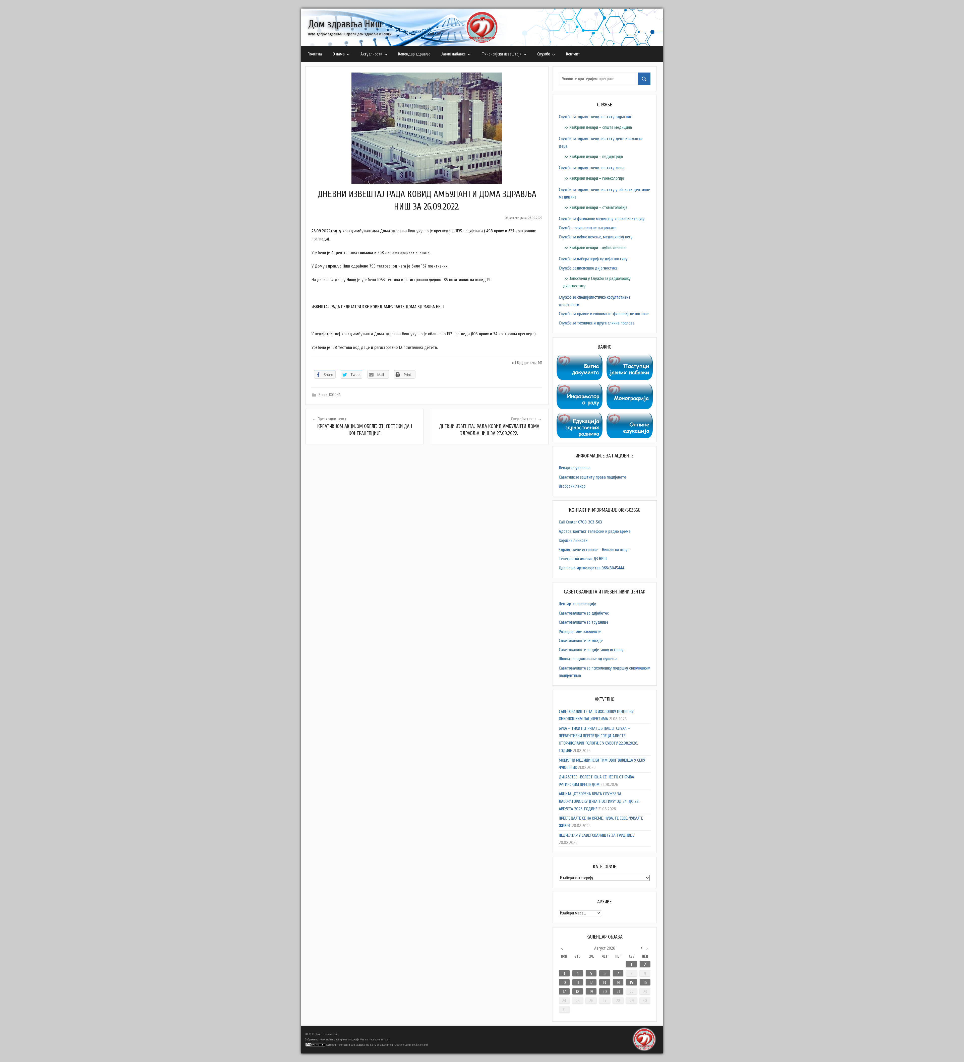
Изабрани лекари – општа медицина (600, 127)
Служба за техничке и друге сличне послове (596, 323)
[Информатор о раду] (580, 387)
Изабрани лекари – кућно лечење (597, 247)
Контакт (573, 54)
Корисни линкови (573, 540)
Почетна (315, 54)
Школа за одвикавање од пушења (588, 658)
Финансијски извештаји (501, 54)
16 (645, 982)
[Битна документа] (580, 358)
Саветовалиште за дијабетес (584, 613)
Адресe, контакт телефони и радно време (595, 531)
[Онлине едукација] (630, 416)
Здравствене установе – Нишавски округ (594, 549)
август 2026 (604, 948)
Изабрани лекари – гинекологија (596, 178)
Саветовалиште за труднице (583, 622)
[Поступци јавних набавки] (630, 358)
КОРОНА (335, 395)
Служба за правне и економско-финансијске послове (604, 313)
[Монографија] (630, 387)
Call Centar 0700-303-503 (580, 522)
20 (604, 991)
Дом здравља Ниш (345, 24)
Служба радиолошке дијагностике (588, 268)
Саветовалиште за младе (581, 640)
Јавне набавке (453, 54)
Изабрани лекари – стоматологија (598, 207)
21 (618, 991)
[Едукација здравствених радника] (580, 416)
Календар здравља (414, 54)
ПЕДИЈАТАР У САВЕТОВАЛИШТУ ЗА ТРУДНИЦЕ (596, 835)
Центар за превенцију (577, 604)
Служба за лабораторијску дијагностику (593, 258)
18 (577, 991)
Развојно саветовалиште (580, 631)
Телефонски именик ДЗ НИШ (583, 558)
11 (577, 982)
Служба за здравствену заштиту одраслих (595, 116)
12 (591, 982)
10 (564, 982)
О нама (339, 54)
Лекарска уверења (574, 468)
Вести (323, 395)
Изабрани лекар (572, 486)
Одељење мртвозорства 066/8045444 (591, 568)
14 (618, 982)
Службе (543, 54)
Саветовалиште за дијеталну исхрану (591, 649)
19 (591, 991)
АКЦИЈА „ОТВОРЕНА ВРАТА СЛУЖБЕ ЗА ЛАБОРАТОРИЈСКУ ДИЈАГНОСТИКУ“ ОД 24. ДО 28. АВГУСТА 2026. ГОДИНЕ (599, 801)
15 (631, 982)
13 (604, 982)
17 (564, 991)
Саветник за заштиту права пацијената (592, 477)
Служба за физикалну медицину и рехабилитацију (602, 218)
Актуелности (371, 54)
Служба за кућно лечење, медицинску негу (596, 237)
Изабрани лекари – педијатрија (596, 156)
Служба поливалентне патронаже (588, 228)
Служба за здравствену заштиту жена (591, 167)
